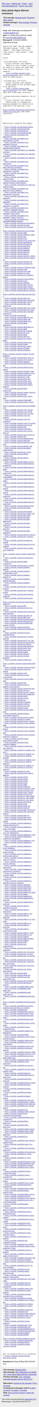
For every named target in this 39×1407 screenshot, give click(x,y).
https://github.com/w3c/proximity (18, 644)
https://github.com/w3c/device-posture (20, 290)
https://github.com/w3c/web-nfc (17, 815)
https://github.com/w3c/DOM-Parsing (19, 317)
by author (23, 1390)
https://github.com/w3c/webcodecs (18, 886)
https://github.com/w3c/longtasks (18, 429)
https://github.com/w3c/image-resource (20, 392)
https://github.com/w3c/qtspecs (17, 654)
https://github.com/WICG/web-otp (17, 1327)
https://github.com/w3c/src (15, 700)
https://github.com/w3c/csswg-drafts (19, 279)
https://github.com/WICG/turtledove (19, 1304)
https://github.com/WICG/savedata (18, 1259)
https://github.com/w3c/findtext (17, 350)
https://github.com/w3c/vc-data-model (20, 796)
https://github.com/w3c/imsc (16, 394)
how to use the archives (16, 1393)
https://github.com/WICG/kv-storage (19, 1165)
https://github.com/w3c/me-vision (18, 452)
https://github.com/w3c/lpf (15, 436)
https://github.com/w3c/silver (17, 698)
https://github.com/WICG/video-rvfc (19, 1315)
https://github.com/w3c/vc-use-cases (19, 800)
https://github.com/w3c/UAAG (16, 784)
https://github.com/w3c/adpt (16, 233)
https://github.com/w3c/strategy (17, 702)
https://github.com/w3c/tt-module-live (20, 760)
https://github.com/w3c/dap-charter (19, 284)
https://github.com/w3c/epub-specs (18, 342)
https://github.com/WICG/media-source (20, 1194)
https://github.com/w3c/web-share (18, 817)
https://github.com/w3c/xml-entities (19, 981)
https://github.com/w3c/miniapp (17, 517)
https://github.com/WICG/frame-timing (20, 1111)
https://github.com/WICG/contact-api (19, 1046)
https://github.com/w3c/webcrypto (18, 888)
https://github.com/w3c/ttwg (16, 783)
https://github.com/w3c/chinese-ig (18, 261)
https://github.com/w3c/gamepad (17, 361)
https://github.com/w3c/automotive (18, 244)
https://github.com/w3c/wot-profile (19, 954)
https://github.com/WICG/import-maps (19, 1131)
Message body (20, 18)
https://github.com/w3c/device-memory (20, 288)
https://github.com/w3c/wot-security (19, 959)
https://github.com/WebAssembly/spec (19, 986)
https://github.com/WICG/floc (16, 1110)
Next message (24, 22)
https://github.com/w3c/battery (17, 252)
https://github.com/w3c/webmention (18, 896)
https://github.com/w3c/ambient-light (20, 234)
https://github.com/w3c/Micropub (17, 515)
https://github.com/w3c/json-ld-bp (18, 411)
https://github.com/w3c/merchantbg (18, 511)
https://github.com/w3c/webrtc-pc (18, 923)
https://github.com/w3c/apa (15, 236)
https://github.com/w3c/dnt (15, 315)
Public (24, 4)
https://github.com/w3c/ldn (15, 427)
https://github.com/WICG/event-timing (20, 1102)
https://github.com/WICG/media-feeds (19, 1188)
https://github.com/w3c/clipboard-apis (20, 267)
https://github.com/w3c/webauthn (17, 885)
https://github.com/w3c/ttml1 (16, 777)
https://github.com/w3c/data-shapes (19, 286)
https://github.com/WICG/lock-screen (19, 1183)
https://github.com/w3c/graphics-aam (19, 371)
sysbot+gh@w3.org (11, 33)
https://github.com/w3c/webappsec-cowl (20, 835)
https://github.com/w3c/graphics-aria (20, 373)
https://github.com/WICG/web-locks (18, 1325)
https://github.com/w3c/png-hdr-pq (18, 615)
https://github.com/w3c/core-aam (17, 271)
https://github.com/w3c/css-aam (17, 273)
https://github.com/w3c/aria (16, 238)
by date (32, 1388)
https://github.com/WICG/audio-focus (19, 1013)
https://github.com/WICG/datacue (17, 1073)
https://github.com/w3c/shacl (16, 696)
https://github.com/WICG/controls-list (20, 1054)
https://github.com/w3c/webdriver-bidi (20, 892)
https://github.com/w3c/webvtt (17, 940)
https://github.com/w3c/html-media (18, 383)
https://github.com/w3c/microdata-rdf (20, 513)
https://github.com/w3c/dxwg (16, 334)
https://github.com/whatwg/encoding (19, 127)
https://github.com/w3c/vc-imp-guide (19, 798)
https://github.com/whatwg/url (17, 131)
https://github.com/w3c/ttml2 (16, 779)
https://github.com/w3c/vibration (18, 802)
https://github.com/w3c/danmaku (17, 283)
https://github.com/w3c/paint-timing (19, 565)
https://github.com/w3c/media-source (19, 461)
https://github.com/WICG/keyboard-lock (20, 1161)
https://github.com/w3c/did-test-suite (20, 308)
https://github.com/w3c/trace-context (20, 721)
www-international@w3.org (16, 38)
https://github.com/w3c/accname (17, 225)
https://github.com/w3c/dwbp (16, 329)
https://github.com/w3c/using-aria (18, 794)
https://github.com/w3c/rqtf (16, 673)
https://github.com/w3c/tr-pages (17, 719)
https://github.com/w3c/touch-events (19, 717)
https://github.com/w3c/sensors (17, 690)
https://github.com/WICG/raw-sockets (19, 1244)
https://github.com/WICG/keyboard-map (20, 1163)
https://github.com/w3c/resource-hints (20, 667)
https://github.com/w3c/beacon (17, 254)
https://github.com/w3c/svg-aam (17, 706)
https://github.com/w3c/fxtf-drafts (19, 360)
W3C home (6, 4)
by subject (15, 1390)
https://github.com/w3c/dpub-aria (18, 321)
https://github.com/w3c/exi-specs (18, 346)
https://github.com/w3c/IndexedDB (18, 400)
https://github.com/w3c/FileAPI (17, 348)
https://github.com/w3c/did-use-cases (20, 310)
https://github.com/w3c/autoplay (17, 246)
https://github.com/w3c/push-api (17, 650)
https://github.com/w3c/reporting (18, 660)
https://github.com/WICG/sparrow (17, 1283)
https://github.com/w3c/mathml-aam (18, 446)
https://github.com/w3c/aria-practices (20, 240)
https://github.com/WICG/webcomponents (20, 1331)
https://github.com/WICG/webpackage (19, 1340)
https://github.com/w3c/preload (17, 627)
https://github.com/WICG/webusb (17, 1342)
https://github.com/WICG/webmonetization (19, 1338)
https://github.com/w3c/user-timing (19, 792)
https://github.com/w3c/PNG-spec (17, 617)
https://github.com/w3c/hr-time (17, 377)
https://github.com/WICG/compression (19, 1040)
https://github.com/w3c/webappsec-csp (20, 840)
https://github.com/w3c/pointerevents (20, 619)
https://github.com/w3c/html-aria (18, 381)
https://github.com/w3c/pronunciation (20, 642)
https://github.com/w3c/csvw (16, 281)
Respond (30, 18)
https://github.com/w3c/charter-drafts (20, 256)
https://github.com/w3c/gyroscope (18, 375)
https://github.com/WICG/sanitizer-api (20, 1258)
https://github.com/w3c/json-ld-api (19, 410)
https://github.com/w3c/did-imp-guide (20, 300)
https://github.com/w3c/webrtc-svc (18, 935)
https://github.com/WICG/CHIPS (17, 1034)
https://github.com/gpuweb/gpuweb (18, 133)
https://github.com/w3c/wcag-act (17, 806)
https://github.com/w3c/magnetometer (19, 438)
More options (8, 20)
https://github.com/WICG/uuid (16, 1311)
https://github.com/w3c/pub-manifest (19, 646)
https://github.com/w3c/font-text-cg (19, 358)
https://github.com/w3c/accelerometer (20, 223)
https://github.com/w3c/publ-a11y (18, 648)
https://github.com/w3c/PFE (15, 606)
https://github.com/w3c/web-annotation (20, 810)
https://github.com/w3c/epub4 (16, 344)
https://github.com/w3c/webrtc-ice (18, 913)
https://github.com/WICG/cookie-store (20, 1060)
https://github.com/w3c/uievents (17, 786)
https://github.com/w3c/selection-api (20, 688)
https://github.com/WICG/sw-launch (18, 1298)
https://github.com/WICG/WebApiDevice (20, 1329)
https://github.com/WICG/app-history (19, 1011)
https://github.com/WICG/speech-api (19, 1288)
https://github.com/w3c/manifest (17, 440)
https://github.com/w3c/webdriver (18, 890)
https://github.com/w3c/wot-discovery (20, 952)
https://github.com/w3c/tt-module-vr (19, 765)
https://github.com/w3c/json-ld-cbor (19, 413)
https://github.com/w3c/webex (16, 894)
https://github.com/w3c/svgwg (16, 708)
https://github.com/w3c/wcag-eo (17, 808)
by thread (6, 1390)
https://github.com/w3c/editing (17, 336)
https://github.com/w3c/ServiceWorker (20, 694)
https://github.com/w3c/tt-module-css (20, 754)
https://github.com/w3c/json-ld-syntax (20, 423)
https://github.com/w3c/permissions (19, 598)
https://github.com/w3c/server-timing (20, 692)
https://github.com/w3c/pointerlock (19, 621)
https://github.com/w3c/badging (17, 248)
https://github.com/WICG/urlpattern (19, 1309)
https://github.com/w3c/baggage (17, 250)
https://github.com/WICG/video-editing (20, 1313)
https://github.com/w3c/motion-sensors (20, 535)
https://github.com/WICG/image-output (20, 1129)
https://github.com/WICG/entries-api (19, 1100)
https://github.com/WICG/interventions (20, 1152)
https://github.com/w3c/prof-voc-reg (19, 640)
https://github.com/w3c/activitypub (19, 227)
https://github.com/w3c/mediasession (19, 506)
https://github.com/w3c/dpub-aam (17, 319)
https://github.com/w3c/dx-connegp (18, 331)
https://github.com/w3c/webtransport (19, 938)
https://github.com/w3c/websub (17, 936)
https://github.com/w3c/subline (17, 704)
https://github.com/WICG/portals (17, 1223)
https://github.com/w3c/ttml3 (16, 781)
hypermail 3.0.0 (30, 1399)
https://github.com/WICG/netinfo (17, 1196)
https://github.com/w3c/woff (16, 942)
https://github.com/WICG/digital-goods (20, 1083)
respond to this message (23, 1383)
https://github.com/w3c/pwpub (16, 652)
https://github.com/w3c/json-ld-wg (18, 425)
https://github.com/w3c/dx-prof (17, 333)
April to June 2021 (26, 6)
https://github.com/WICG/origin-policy (20, 1198)
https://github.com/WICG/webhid (17, 1333)
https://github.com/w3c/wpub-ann (17, 975)
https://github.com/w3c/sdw (15, 683)
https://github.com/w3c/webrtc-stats (19, 933)
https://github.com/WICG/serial (17, 1269)
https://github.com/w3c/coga (16, 269)
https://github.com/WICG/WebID (17, 1335)
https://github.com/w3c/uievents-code (20, 788)
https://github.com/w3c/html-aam (17, 379)
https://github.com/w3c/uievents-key (19, 790)
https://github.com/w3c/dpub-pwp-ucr (19, 327)
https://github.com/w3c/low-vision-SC (20, 435)
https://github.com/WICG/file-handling (20, 1104)
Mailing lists (16, 4)
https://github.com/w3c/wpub (16, 973)
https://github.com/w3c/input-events (19, 402)
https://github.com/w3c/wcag (16, 804)
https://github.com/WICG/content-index (20, 1052)
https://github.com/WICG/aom (16, 1009)
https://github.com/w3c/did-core (17, 298)
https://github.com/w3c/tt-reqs (17, 771)
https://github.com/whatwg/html (17, 129)
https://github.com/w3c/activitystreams (19, 231)
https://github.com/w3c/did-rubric (18, 302)
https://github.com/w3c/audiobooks (18, 242)
